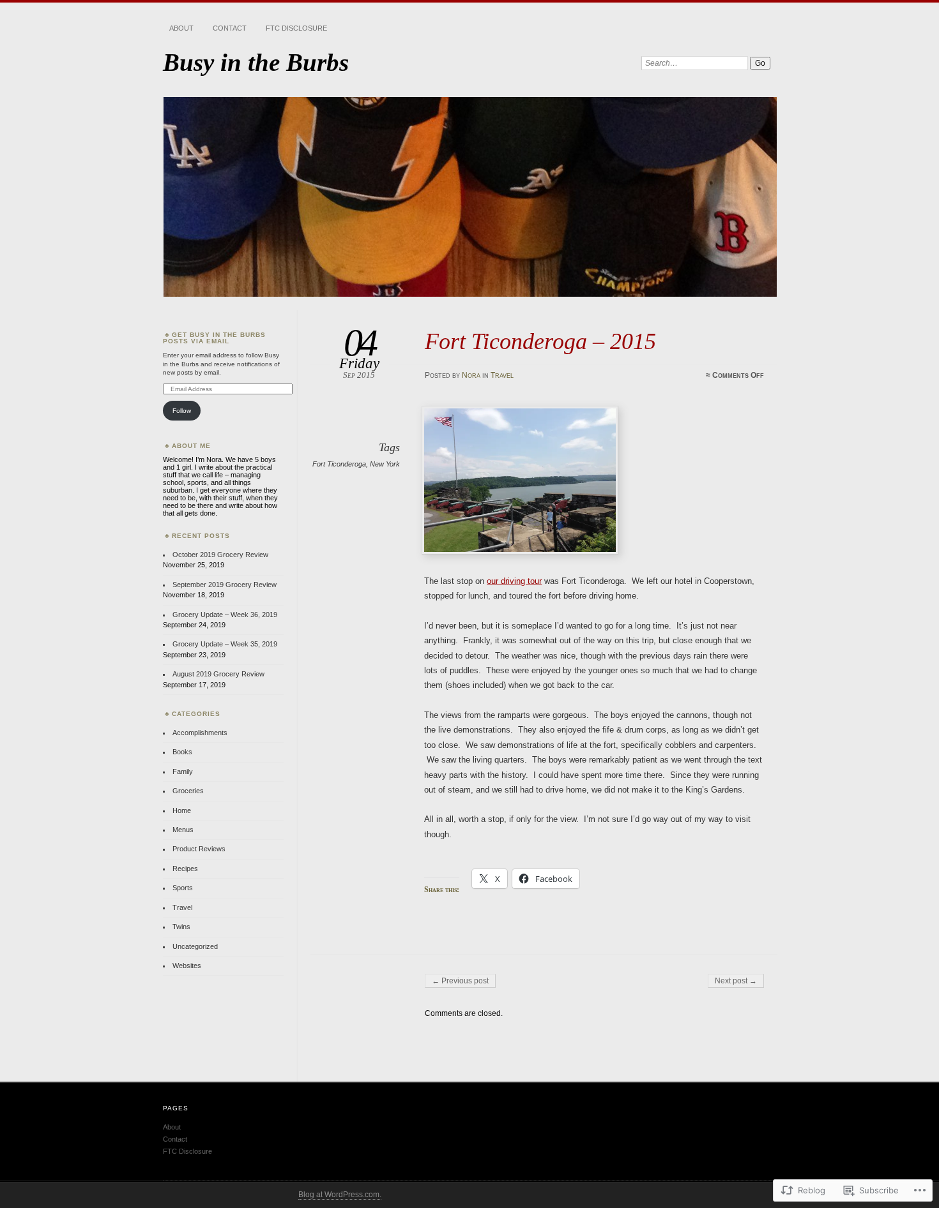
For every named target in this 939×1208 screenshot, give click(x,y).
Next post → (736, 980)
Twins (181, 926)
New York (385, 464)
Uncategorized (195, 946)
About (181, 28)
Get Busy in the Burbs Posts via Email (214, 338)
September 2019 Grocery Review (224, 584)
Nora (471, 375)
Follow (181, 410)
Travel (502, 375)
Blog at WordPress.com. (339, 1194)
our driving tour (514, 581)
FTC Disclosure (296, 28)
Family (182, 771)
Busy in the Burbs (256, 62)
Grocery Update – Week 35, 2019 (224, 644)
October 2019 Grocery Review (220, 554)
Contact (230, 28)
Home (181, 810)
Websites (186, 965)
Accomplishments (199, 732)
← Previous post (460, 980)
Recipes (185, 868)
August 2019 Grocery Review (218, 674)
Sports (182, 887)
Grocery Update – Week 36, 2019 (224, 614)
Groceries (188, 790)
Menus (183, 829)
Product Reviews (198, 849)
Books (182, 752)
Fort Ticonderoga (339, 464)
